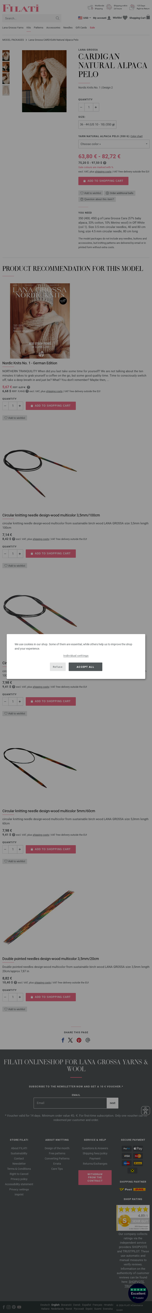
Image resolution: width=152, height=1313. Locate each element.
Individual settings (76, 655)
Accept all (85, 666)
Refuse (58, 666)
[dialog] (76, 656)
